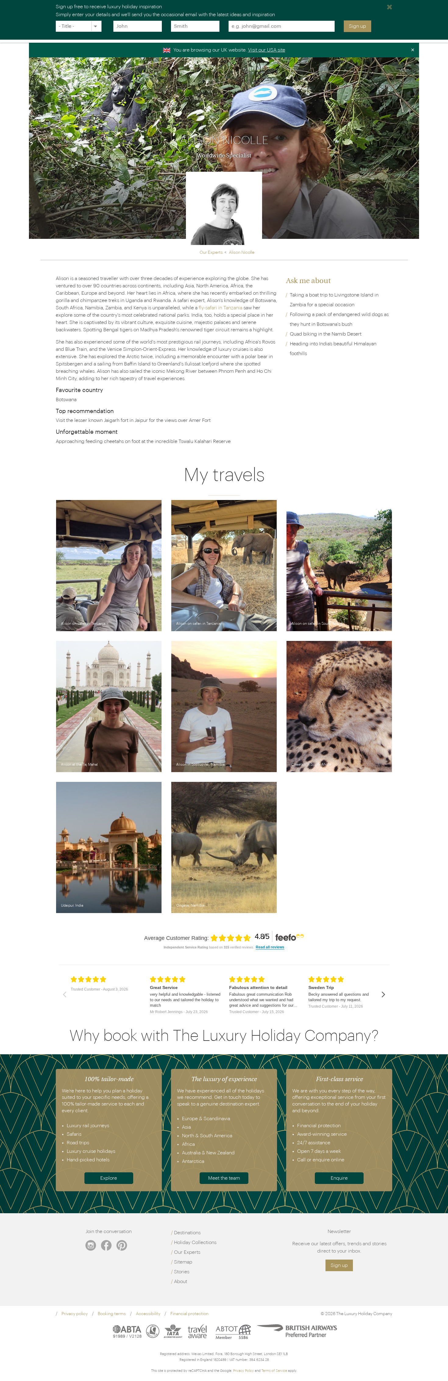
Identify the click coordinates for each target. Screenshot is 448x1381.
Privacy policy (75, 1314)
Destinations (187, 1232)
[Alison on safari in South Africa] (339, 565)
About (180, 1281)
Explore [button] (108, 1178)
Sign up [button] (339, 1265)
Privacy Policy (243, 1370)
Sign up (357, 26)
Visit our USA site (266, 50)
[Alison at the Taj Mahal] (109, 706)
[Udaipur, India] (109, 847)
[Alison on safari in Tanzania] (109, 565)
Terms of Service (274, 1370)
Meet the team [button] (224, 1178)
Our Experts (187, 1252)
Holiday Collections (195, 1242)
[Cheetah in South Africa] (339, 706)
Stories (181, 1271)
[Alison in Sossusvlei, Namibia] (224, 706)
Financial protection (189, 1314)
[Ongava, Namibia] (224, 847)
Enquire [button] (339, 1178)
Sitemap (183, 1262)
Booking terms (112, 1314)
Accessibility (148, 1314)
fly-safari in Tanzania (220, 307)
